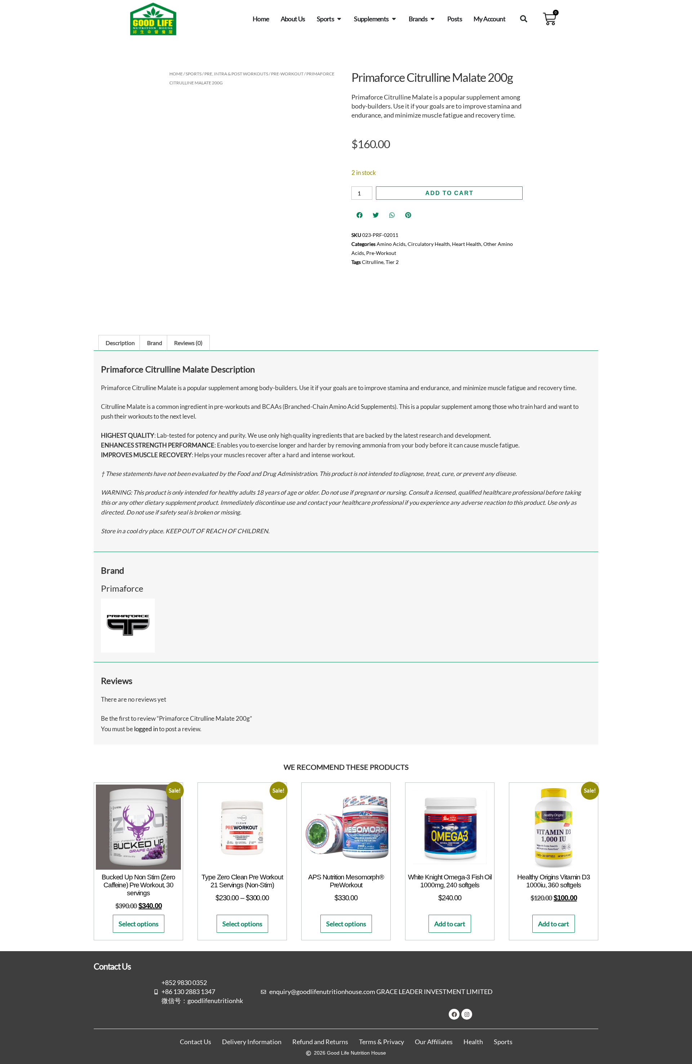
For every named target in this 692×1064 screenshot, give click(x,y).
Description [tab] (120, 342)
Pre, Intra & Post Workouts (236, 73)
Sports (193, 73)
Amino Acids (391, 244)
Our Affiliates (434, 1042)
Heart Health (466, 244)
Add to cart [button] (449, 924)
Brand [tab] (154, 342)
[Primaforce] (128, 650)
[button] (523, 19)
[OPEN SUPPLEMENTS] (394, 18)
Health (473, 1042)
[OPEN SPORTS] (339, 18)
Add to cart (449, 193)
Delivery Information (251, 1042)
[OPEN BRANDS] (432, 18)
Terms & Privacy (381, 1042)
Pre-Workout (287, 73)
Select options (139, 924)
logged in (146, 729)
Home (176, 73)
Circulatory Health (429, 244)
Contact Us (195, 1042)
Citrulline (372, 262)
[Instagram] (466, 1014)
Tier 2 (392, 262)
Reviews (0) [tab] (188, 342)
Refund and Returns (320, 1042)
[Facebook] (454, 1014)
